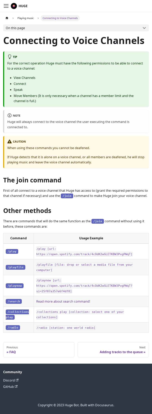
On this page (15, 28)
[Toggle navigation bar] (6, 6)
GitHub (8, 386)
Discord (9, 380)
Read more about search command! (63, 301)
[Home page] (7, 18)
